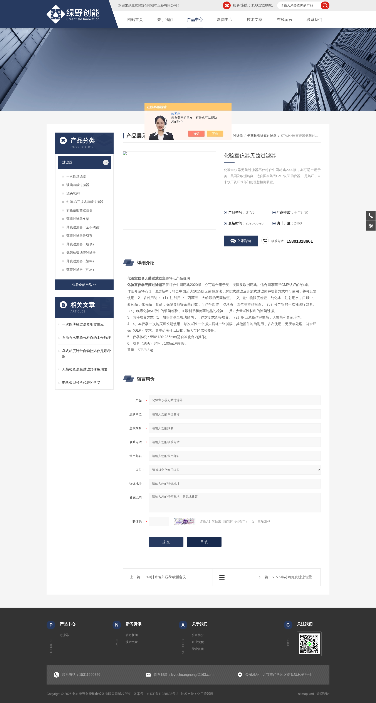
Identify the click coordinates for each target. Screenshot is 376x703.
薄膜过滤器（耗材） (81, 269)
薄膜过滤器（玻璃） (81, 244)
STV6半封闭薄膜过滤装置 (292, 577)
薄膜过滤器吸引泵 (79, 236)
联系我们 (314, 19)
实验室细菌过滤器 (79, 210)
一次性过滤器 (76, 176)
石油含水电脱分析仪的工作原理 (86, 337)
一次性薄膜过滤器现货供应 (83, 324)
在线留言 (284, 19)
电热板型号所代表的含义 (81, 382)
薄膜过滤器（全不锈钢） (84, 227)
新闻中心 (225, 19)
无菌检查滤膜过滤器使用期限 (84, 369)
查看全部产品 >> (84, 285)
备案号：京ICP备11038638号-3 (156, 694)
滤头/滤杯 (73, 193)
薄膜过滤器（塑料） (81, 261)
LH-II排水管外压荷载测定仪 (165, 577)
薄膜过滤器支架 (77, 219)
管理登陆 (322, 694)
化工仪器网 (205, 694)
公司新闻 (132, 635)
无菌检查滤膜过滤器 (81, 252)
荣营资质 (198, 649)
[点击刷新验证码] (184, 521)
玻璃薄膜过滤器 (77, 185)
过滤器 (67, 162)
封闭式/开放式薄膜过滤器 (84, 202)
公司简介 (198, 635)
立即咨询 (244, 241)
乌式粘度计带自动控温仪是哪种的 (86, 353)
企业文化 (198, 642)
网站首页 (135, 19)
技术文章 (254, 19)
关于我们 (165, 19)
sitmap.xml (306, 694)
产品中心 (195, 19)
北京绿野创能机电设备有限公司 (154, 5)
